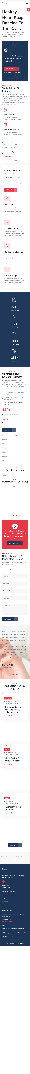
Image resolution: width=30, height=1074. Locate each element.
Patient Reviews (8, 905)
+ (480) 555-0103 (6, 919)
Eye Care (7, 749)
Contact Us (6, 901)
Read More (7, 715)
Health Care (8, 698)
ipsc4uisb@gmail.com (12, 703)
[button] (12, 515)
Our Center (6, 898)
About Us (6, 895)
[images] (4, 439)
